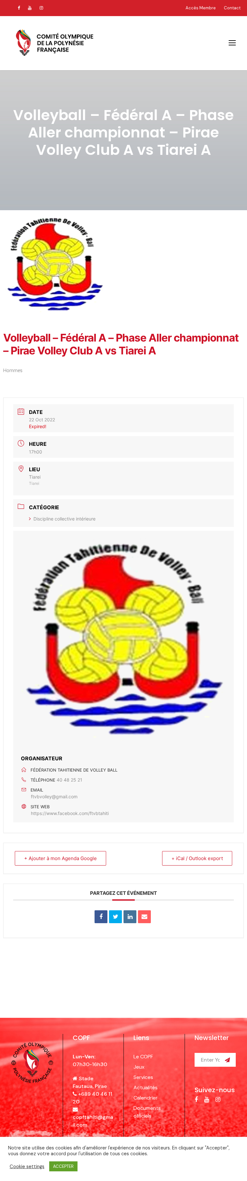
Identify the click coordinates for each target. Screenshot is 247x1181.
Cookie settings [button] (27, 1166)
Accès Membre (201, 8)
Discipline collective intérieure (64, 518)
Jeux (138, 1067)
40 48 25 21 (69, 780)
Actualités (145, 1087)
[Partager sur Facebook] (101, 916)
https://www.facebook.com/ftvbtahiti (70, 813)
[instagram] (41, 8)
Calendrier (145, 1097)
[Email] (144, 916)
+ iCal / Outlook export (197, 858)
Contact (232, 8)
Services (143, 1077)
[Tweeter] (115, 916)
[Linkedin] (130, 916)
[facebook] (19, 8)
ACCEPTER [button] (63, 1166)
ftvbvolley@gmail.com (54, 796)
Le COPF (143, 1056)
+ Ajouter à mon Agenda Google (60, 858)
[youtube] (30, 8)
